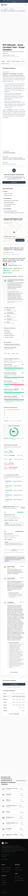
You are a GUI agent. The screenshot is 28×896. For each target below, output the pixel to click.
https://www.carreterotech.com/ (9, 164)
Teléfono (8, 61)
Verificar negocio (18, 869)
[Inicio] (1, 9)
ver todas (20, 265)
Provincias (4, 884)
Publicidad (17, 867)
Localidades (4, 882)
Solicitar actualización (6, 867)
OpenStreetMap (6, 222)
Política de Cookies (19, 878)
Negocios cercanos (5, 63)
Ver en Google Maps (14, 713)
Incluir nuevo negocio (6, 869)
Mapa (23, 61)
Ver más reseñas (14, 672)
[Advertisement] (14, 27)
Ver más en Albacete (20, 780)
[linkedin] (6, 859)
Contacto (4, 880)
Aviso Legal (17, 876)
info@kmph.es (6, 854)
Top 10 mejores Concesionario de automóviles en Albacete (14, 560)
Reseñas (3, 61)
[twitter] (2, 859)
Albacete (6, 9)
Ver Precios (14, 182)
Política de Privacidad (19, 880)
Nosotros (3, 878)
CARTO (11, 222)
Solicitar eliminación (6, 871)
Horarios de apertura (16, 61)
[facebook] (4, 859)
